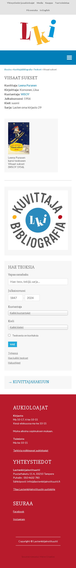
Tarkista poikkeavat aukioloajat (30, 450)
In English (45, 10)
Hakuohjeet (14, 362)
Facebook (18, 511)
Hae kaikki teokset (18, 357)
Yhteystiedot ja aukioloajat (20, 2)
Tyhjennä (13, 353)
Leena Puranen (27, 85)
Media (40, 2)
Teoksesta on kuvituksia (25, 335)
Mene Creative (47, 556)
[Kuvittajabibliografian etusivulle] (38, 249)
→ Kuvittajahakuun (28, 382)
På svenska (32, 10)
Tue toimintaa (62, 2)
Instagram (19, 519)
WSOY (25, 94)
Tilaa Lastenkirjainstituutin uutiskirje (34, 489)
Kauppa (49, 2)
